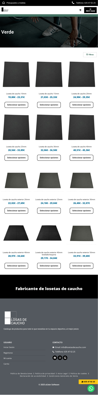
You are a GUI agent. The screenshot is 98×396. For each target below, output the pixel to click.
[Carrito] (80, 10)
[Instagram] (60, 357)
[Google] (65, 357)
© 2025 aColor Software (49, 385)
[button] (91, 388)
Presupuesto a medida (16, 3)
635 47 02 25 (89, 3)
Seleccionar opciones (16, 105)
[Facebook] (55, 357)
